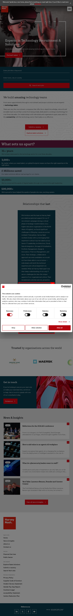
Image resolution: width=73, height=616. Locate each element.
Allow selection (36, 328)
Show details (62, 322)
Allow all (59, 328)
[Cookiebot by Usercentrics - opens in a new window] (62, 286)
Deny (13, 328)
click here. (38, 4)
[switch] (27, 314)
